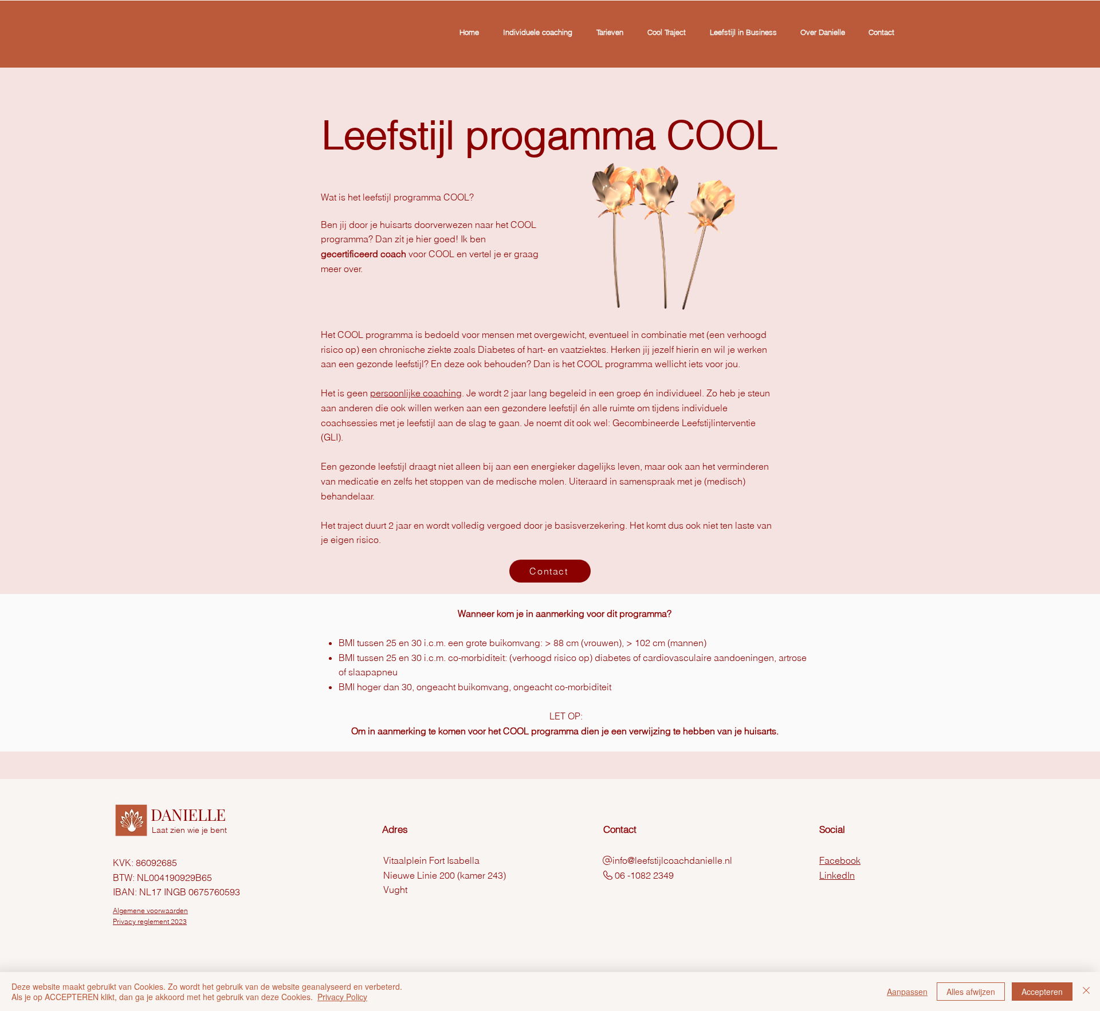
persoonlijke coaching (416, 393)
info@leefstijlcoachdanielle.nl (672, 860)
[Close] (1086, 991)
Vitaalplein (405, 860)
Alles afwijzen (970, 991)
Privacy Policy (342, 996)
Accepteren (1042, 991)
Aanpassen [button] (907, 991)
